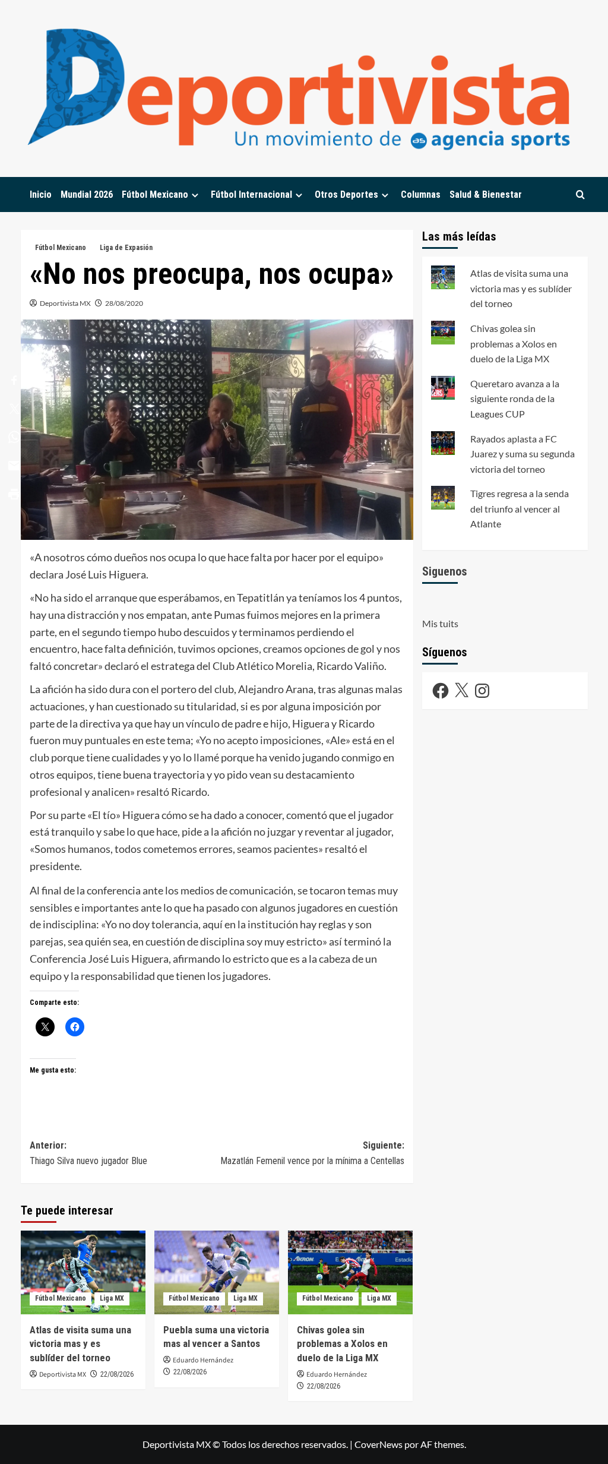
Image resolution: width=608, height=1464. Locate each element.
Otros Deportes (346, 194)
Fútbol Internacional (251, 194)
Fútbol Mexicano (155, 194)
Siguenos (444, 571)
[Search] (580, 194)
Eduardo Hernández (203, 1360)
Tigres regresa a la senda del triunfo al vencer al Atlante (519, 508)
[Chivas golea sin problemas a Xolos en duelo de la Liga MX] (350, 1272)
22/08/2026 (117, 1374)
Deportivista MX (65, 303)
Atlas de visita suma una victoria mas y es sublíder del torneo (80, 1344)
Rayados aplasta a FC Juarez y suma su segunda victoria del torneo (522, 454)
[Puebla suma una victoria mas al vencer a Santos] (216, 1272)
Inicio (41, 194)
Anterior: (88, 1153)
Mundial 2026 (87, 194)
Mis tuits (440, 623)
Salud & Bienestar (485, 194)
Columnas (421, 194)
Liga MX (112, 1298)
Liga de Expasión (126, 248)
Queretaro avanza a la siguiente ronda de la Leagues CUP (514, 398)
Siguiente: (312, 1153)
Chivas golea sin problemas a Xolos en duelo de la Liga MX (342, 1344)
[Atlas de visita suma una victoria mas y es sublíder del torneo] (83, 1272)
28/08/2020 (124, 303)
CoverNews (378, 1444)
